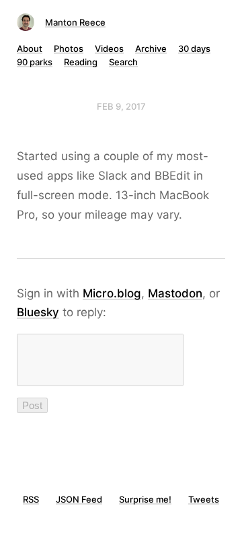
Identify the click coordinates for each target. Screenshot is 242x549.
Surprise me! (145, 499)
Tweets (203, 499)
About (29, 48)
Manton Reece (75, 22)
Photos (68, 48)
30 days (194, 48)
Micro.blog (112, 293)
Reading (80, 62)
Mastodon (175, 293)
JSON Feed (79, 499)
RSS (31, 499)
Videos (109, 48)
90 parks (34, 62)
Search (123, 62)
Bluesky (38, 312)
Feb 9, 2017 (121, 106)
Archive (151, 48)
